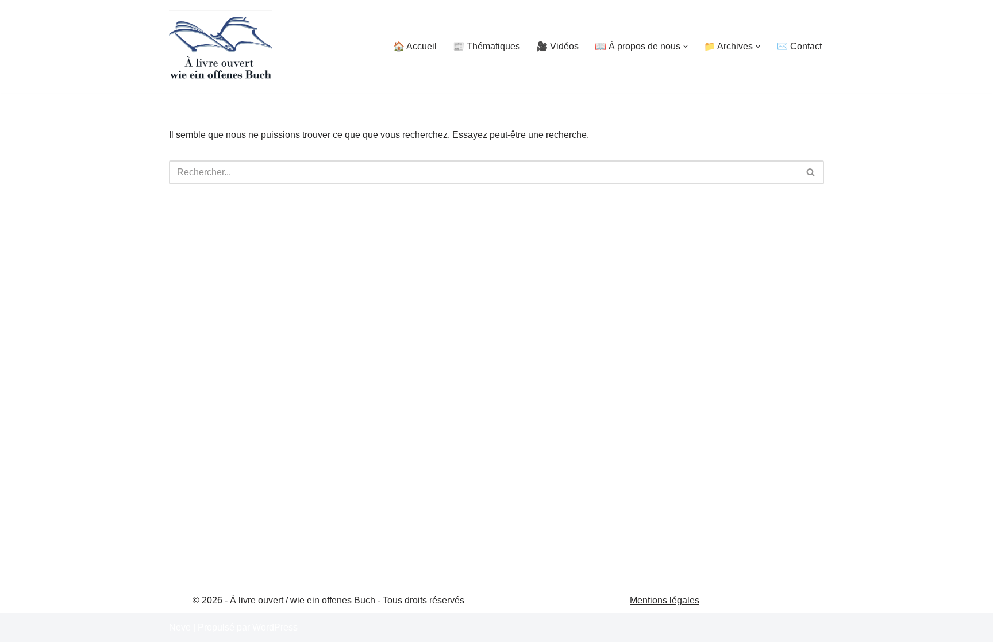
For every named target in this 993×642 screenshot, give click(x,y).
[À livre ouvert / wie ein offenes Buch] (220, 46)
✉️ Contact (799, 46)
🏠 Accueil (415, 46)
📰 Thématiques (486, 46)
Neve (180, 627)
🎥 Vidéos (557, 46)
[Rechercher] (811, 172)
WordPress (275, 627)
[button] (685, 46)
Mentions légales (664, 600)
